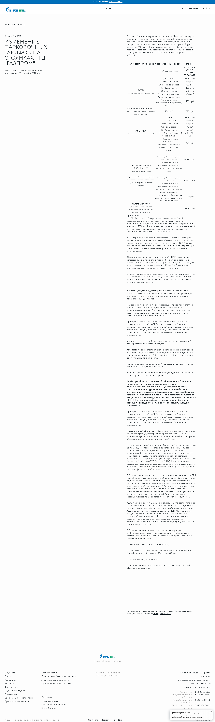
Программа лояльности (16, 701)
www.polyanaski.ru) (142, 524)
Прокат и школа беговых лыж (56, 683)
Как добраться (48, 708)
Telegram (104, 719)
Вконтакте (92, 719)
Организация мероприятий (18, 697)
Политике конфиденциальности (194, 717)
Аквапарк (9, 683)
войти (207, 8)
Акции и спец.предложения (55, 679)
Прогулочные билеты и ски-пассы (58, 676)
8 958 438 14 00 (203, 700)
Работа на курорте (201, 683)
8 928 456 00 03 (203, 705)
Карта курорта (49, 672)
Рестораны (10, 679)
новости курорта (14, 25)
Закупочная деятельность (197, 687)
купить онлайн (190, 8)
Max (114, 719)
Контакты (206, 676)
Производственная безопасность (194, 679)
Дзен (120, 719)
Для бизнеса (47, 697)
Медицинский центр (14, 690)
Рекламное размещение (53, 704)
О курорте (9, 672)
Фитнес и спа (11, 687)
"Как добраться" (162, 613)
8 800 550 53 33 (116, 2)
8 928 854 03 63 (203, 694)
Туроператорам (49, 701)
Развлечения (10, 694)
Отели (7, 676)
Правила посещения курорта (195, 672)
